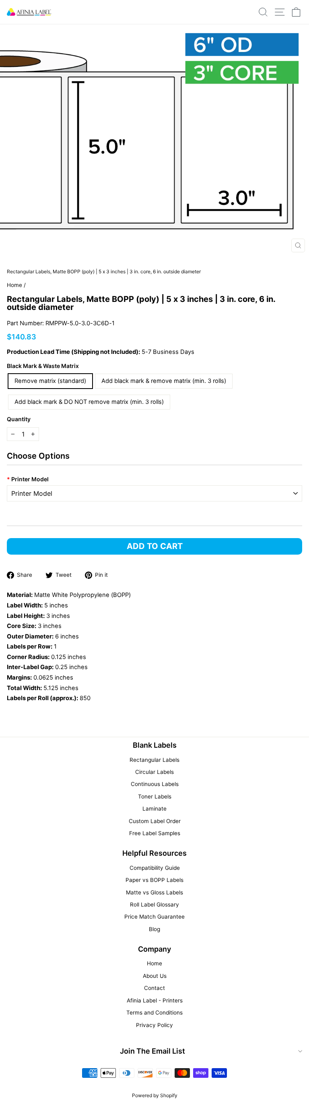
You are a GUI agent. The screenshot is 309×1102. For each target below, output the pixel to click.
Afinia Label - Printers (155, 1000)
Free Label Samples (154, 833)
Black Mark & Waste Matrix (43, 365)
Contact (154, 988)
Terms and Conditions (154, 1012)
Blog (154, 929)
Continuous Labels (155, 784)
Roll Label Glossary (154, 904)
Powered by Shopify (154, 1095)
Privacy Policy (154, 1025)
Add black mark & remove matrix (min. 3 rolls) (163, 381)
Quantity (19, 419)
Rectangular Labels (154, 760)
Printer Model (28, 479)
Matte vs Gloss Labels (154, 892)
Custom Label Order (155, 821)
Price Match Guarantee (154, 916)
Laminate (154, 808)
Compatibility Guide (155, 868)
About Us (155, 976)
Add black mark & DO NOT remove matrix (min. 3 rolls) (89, 401)
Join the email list (152, 1051)
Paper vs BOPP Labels (154, 880)
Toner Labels (154, 796)
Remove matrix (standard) (50, 381)
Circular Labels (154, 772)
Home (14, 285)
